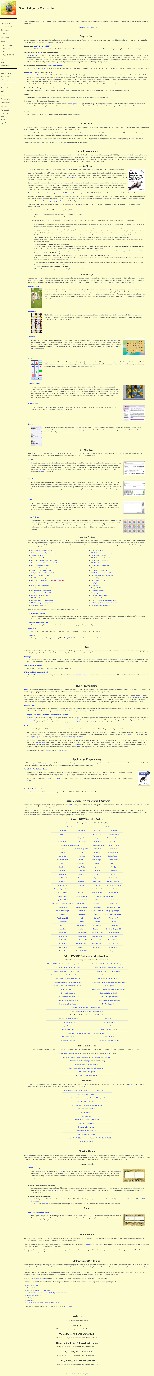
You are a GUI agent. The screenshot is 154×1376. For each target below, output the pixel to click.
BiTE (43, 540)
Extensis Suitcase (81, 896)
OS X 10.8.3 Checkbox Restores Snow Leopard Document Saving (68, 964)
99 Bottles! (32, 311)
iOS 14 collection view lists (98, 555)
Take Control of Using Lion (86, 1072)
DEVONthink (97, 881)
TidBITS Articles (6, 73)
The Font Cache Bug (108, 1004)
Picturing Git (28, 657)
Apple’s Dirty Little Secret (109, 1029)
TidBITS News (33, 404)
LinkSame (31, 336)
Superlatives (5, 30)
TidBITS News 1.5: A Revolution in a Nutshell (108, 967)
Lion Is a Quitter (109, 986)
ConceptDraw (96, 907)
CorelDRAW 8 (81, 925)
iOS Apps (6, 48)
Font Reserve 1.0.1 (97, 932)
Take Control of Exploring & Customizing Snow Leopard (86, 1068)
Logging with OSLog (37, 555)
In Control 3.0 (113, 943)
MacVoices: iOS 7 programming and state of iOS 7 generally (87, 1098)
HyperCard (4, 123)
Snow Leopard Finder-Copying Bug (68, 996)
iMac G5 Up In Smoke (68, 1029)
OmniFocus (113, 849)
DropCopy (96, 867)
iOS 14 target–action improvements (41, 590)
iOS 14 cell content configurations (40, 595)
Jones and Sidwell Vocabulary (38, 1212)
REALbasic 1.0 (113, 925)
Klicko (63, 849)
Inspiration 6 (62, 914)
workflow (42, 699)
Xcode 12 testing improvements (40, 585)
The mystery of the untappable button (101, 568)
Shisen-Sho (112, 340)
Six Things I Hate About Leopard (68, 1018)
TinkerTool (96, 830)
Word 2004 (81, 881)
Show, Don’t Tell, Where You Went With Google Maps (109, 964)
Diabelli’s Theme (34, 383)
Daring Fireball (77, 214)
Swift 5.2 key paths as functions (40, 575)
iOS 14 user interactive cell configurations (42, 600)
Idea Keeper (82, 914)
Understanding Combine (36, 613)
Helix (81, 918)
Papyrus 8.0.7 (113, 918)
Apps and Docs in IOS (68, 989)
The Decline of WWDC (68, 1022)
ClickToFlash (113, 841)
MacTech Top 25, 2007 (42, 46)
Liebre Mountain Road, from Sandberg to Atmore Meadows (43, 1303)
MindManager (96, 860)
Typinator (97, 870)
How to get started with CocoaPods (41, 570)
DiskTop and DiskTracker (113, 914)
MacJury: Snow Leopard (86, 1123)
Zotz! (30, 358)
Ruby (2, 62)
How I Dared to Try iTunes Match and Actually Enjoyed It (108, 982)
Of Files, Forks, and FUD (109, 1022)
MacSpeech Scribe (113, 838)
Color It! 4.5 (81, 860)
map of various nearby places (37, 1278)
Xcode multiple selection (98, 580)
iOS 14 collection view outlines (99, 560)
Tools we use (94, 585)
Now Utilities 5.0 (97, 943)
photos (107, 1267)
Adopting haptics (95, 583)
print (103, 1061)
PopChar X (81, 892)
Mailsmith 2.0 (62, 885)
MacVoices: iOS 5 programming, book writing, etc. (86, 1105)
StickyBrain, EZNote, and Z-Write (62, 903)
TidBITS (46, 407)
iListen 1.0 (113, 903)
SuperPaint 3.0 (97, 951)
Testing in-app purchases (98, 593)
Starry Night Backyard (113, 911)
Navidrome (79, 427)
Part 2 (97, 1015)
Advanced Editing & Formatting (101, 1057)
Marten (62, 870)
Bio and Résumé (6, 27)
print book (107, 1053)
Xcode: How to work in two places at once (43, 588)
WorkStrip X (113, 889)
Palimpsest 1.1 (113, 936)
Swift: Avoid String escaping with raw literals (43, 553)
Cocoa (3, 41)
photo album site (89, 1244)
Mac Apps (6, 52)
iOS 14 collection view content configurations (103, 553)
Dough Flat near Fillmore (34, 1295)
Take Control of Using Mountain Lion (86, 1075)
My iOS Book (7, 45)
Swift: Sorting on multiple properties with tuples (44, 563)
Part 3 (101, 1015)
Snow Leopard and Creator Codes (109, 1000)
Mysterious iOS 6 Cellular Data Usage (68, 967)
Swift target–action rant (97, 550)
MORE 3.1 (81, 947)
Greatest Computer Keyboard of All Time (106, 845)
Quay (81, 852)
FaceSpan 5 (5, 110)
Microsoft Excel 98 (62, 929)
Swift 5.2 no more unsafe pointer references (43, 578)
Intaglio (81, 874)
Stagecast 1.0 (62, 925)
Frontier (3, 116)
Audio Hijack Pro (62, 878)
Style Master (62, 921)
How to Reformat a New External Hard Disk (86, 1007)
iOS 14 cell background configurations (42, 603)
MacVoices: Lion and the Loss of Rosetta (87, 1120)
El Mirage (29, 1298)
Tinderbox (82, 889)
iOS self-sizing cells (96, 578)
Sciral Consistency (62, 892)
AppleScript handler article (33, 789)
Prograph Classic (81, 943)
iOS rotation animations (97, 598)
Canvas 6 (97, 921)
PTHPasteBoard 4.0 (62, 860)
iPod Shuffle (106, 827)
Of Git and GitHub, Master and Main (36, 672)
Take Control (5, 77)
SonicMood (81, 878)
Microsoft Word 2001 (113, 907)
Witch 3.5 (63, 834)
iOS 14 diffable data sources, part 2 (101, 565)
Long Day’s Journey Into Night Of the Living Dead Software (86, 1033)
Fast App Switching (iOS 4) (108, 993)
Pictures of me (6, 23)
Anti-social (4, 33)
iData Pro (97, 885)
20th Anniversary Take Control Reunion (75, 1090)
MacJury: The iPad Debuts (75, 1138)
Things (97, 838)
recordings (46, 1204)
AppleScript (5, 65)
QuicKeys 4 (81, 921)
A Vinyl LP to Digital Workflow (108, 996)
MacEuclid (62, 951)
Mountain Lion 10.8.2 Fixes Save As (108, 971)
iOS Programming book (54, 65)
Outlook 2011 (97, 834)
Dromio (30, 424)
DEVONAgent (113, 874)
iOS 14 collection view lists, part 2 (100, 558)
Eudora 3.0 (62, 940)
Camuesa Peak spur (32, 1288)
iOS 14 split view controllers (99, 570)
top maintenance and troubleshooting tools (54, 88)
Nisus (3, 120)
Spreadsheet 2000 (113, 932)
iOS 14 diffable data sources (99, 563)
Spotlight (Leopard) (113, 852)
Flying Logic (97, 856)
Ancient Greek (6, 88)
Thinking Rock (81, 863)
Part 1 (92, 1015)
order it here (56, 1190)
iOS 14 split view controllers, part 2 (101, 573)
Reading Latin (90, 1216)
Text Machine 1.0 (81, 932)
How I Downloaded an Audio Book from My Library (87, 1011)
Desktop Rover (113, 892)
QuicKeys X (97, 900)
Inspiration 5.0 (62, 932)
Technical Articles (9, 55)
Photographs (5, 99)
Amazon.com (41, 68)
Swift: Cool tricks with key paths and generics (44, 560)
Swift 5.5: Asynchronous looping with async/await (105, 603)
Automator (62, 874)
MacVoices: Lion (87, 1116)
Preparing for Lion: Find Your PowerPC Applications (108, 989)
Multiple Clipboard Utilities (62, 889)
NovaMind (96, 863)
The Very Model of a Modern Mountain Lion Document (68, 975)
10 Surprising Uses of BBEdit (70, 845)
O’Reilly (67, 169)
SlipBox (62, 863)
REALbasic (4, 113)
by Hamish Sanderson (139, 697)
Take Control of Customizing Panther (69, 1053)
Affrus (39, 53)
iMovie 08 (97, 852)
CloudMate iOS (62, 830)
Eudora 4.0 (96, 929)
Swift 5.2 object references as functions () (48, 580)
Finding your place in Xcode (39, 558)
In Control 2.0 (97, 947)
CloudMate (81, 830)
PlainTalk (82, 911)
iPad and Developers (68, 993)
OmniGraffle (62, 867)
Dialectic (62, 852)
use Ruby (58, 778)
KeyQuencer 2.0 (82, 940)
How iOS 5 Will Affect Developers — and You (68, 986)
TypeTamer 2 (62, 907)
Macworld (41, 471)
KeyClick (82, 856)
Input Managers (68, 1026)
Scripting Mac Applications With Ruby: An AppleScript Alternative (46, 715)
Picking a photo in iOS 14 (98, 590)
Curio (96, 874)
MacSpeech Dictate (75, 104)
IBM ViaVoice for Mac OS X (106, 896)
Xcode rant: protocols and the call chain (102, 575)
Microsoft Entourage (62, 911)
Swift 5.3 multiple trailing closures (40, 565)
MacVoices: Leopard (86, 1141)
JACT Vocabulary (34, 1168)
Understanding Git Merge (33, 665)
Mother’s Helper (33, 517)
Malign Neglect (109, 1037)
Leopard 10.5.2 (109, 1018)
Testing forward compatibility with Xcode (42, 573)
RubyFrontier (28, 726)
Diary (30, 499)
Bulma (87, 1373)
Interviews (4, 80)
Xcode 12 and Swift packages (39, 568)
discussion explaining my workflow (53, 201)
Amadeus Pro (113, 860)
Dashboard (113, 870)
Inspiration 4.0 (113, 947)
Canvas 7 (97, 918)
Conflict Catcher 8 (96, 925)
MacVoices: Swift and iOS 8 (87, 1094)
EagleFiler (81, 838)
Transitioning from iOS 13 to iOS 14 (41, 593)
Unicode (108, 1026)
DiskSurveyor (113, 900)
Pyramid (96, 878)
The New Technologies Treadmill (108, 1040)
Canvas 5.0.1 (82, 936)
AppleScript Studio (62, 900)
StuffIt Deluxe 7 (97, 889)
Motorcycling (5, 102)
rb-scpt (79, 697)
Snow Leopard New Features (68, 1004)
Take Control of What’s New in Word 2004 (75, 1057)
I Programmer (77, 217)
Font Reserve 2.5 (62, 918)
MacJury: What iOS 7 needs (87, 1101)
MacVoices (131, 1084)
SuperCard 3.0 (62, 936)
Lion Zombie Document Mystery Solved (68, 978)
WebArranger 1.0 (62, 943)
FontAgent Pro (113, 878)
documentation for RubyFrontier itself (72, 737)
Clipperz (62, 838)
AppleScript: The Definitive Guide (35, 769)
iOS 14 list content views (38, 598)
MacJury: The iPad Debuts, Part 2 (100, 1138)
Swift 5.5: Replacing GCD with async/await (103, 600)
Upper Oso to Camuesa (33, 1285)
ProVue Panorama (82, 900)
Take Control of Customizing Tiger (79, 1061)
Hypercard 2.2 (62, 947)
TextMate (77, 744)
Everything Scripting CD (113, 929)
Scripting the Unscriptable (113, 885)
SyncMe (31, 479)
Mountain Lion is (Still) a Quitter (109, 975)
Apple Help (32, 629)
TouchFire (70, 827)
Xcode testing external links (38, 605)
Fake (81, 834)
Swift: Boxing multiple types (99, 595)
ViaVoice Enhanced (96, 911)
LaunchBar (62, 856)
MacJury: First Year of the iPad (86, 1130)
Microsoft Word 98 (81, 929)
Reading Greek (62, 1171)
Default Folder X (113, 856)
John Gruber (30, 55)
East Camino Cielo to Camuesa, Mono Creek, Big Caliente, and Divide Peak (48, 1293)
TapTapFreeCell (33, 286)
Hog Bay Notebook (113, 881)
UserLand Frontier (40, 742)
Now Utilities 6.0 (113, 940)
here (59, 204)
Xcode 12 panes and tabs (38, 583)
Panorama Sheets (113, 834)
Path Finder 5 (97, 841)
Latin (2, 91)
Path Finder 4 (81, 867)
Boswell (96, 903)
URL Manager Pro (96, 892)
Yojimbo (113, 867)
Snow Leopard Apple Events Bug (68, 1000)
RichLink (113, 921)
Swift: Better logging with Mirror (42, 550)
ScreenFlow (97, 849)
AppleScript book (32, 72)
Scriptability (32, 635)
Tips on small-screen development (100, 605)
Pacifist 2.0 (113, 863)
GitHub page (62, 750)
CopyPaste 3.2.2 (97, 936)
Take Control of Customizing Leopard (86, 1064)
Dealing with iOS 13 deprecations (100, 588)
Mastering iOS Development (38, 622)
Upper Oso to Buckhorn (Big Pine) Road (38, 1290)
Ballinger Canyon (32, 1300)
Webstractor (62, 881)
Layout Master (62, 896)
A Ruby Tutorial (29, 705)
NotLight (31, 459)
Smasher (82, 870)
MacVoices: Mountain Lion (86, 1109)
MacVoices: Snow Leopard (86, 1127)
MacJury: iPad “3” (86, 1112)
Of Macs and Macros (68, 1037)
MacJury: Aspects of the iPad (87, 1134)
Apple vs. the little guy (68, 1040)
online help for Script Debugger (35, 737)
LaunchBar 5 (82, 841)
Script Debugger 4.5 (81, 849)
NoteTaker (82, 885)
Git (2, 59)
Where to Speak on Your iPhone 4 (109, 978)
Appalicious (113, 830)
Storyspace (113, 951)
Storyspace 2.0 (81, 903)
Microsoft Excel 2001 (81, 907)
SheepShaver (62, 841)
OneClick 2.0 (97, 914)
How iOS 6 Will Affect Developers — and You (68, 971)
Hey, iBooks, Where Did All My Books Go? (68, 982)
